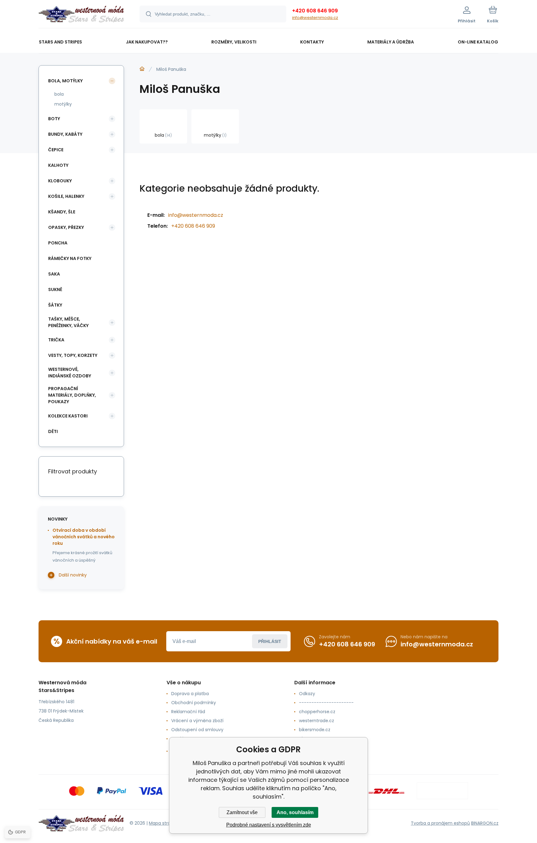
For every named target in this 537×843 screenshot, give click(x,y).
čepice (55, 150)
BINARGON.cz (484, 823)
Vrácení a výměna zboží (197, 721)
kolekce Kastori (68, 416)
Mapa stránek (163, 823)
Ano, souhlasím (295, 812)
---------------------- (326, 702)
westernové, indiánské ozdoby (69, 372)
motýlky (63, 104)
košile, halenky (66, 196)
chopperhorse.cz (317, 712)
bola (59, 94)
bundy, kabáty (65, 134)
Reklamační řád (188, 712)
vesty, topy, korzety (72, 355)
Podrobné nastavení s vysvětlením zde (268, 824)
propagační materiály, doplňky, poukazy (72, 395)
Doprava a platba (190, 693)
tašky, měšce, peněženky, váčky (68, 322)
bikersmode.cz (314, 730)
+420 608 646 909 (315, 10)
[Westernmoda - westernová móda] (142, 68)
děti (53, 431)
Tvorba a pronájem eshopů (440, 823)
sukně (55, 289)
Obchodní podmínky (193, 702)
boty (54, 119)
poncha (57, 243)
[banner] (81, 15)
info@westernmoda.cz (315, 18)
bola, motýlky (65, 81)
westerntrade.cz (316, 721)
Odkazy (307, 693)
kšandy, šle (61, 212)
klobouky (60, 181)
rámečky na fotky (69, 258)
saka (54, 274)
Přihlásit (269, 641)
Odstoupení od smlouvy (197, 730)
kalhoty (58, 165)
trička (56, 340)
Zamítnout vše (242, 812)
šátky (55, 305)
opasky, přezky (66, 227)
